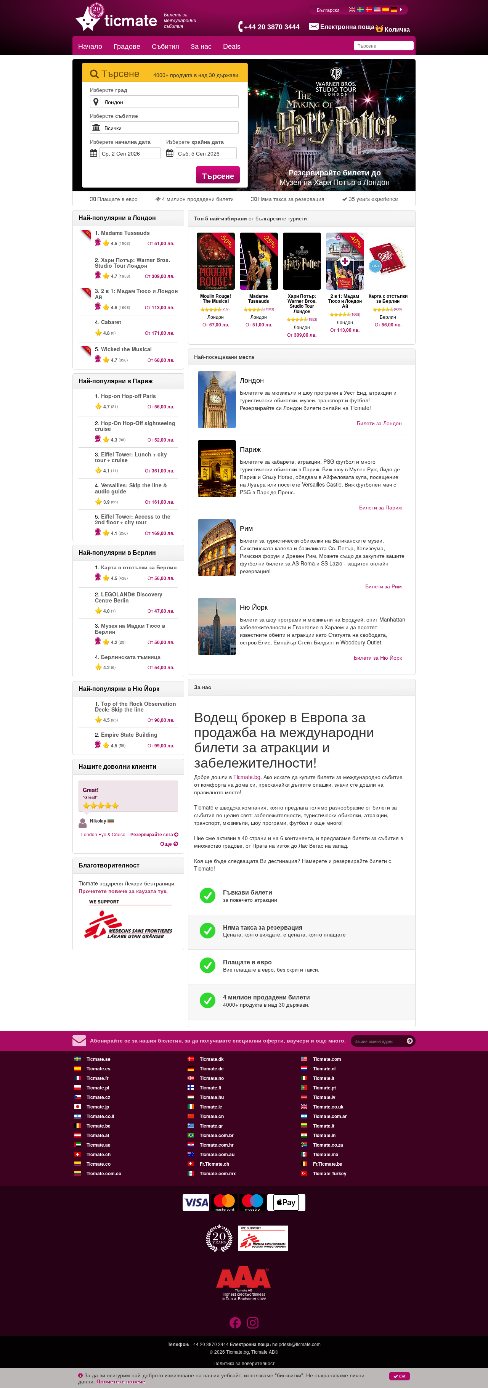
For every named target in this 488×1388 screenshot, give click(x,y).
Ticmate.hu (212, 1097)
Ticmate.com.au (217, 1154)
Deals (232, 46)
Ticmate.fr (98, 1078)
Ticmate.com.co (104, 1173)
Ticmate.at (98, 1135)
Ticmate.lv (324, 1097)
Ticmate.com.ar (330, 1116)
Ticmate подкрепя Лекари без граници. (127, 887)
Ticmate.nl (324, 1068)
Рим (383, 586)
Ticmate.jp (98, 1106)
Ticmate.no (212, 1078)
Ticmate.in (324, 1135)
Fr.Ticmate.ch (214, 1163)
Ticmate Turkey (330, 1173)
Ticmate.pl (98, 1087)
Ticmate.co (99, 1163)
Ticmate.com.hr (217, 1144)
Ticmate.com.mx (218, 1173)
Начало (90, 46)
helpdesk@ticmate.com (296, 1344)
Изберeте (108, 89)
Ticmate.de (212, 1068)
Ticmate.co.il (100, 1116)
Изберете (120, 141)
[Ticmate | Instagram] (252, 1323)
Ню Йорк (378, 657)
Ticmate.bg (246, 777)
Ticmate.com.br (217, 1135)
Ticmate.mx (326, 1154)
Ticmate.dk (212, 1058)
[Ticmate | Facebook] (235, 1323)
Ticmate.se (99, 1058)
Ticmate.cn (212, 1116)
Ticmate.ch (99, 1154)
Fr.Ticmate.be (327, 1163)
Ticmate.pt (324, 1087)
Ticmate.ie (211, 1106)
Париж (380, 507)
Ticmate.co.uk (328, 1106)
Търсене (218, 175)
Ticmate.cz (98, 1097)
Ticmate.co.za (328, 1144)
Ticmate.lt (323, 1125)
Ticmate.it (323, 1078)
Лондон (379, 423)
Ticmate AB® (264, 1351)
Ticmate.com (327, 1058)
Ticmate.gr (211, 1125)
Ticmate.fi (210, 1087)
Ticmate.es (99, 1068)
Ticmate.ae (99, 1144)
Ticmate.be (99, 1125)
